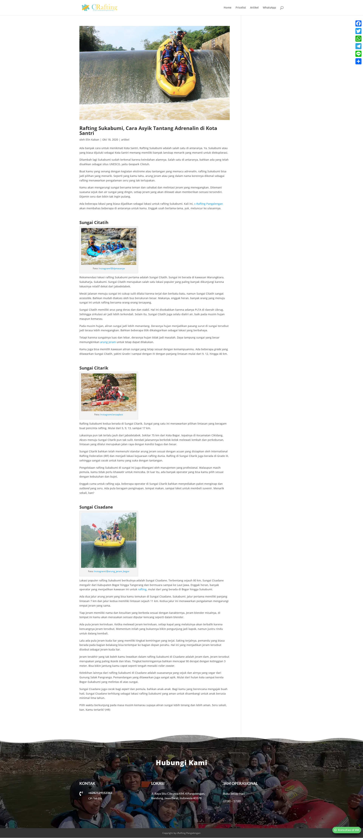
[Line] (358, 54)
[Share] (358, 61)
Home (227, 7)
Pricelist (241, 7)
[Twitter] (358, 31)
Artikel (254, 7)
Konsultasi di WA (348, 830)
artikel (125, 139)
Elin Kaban (92, 139)
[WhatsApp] (358, 38)
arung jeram (108, 342)
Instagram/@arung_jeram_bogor (111, 571)
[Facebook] (358, 23)
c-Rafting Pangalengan (208, 203)
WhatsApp (269, 7)
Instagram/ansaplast (111, 414)
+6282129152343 (100, 792)
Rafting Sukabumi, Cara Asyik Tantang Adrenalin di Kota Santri (148, 130)
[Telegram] (358, 46)
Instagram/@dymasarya (112, 268)
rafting (142, 589)
